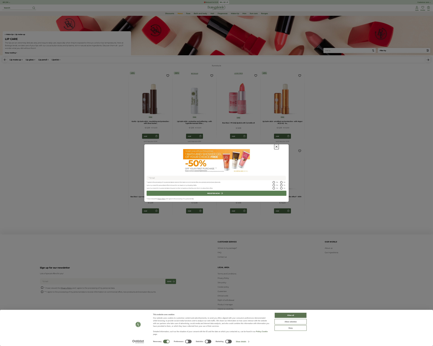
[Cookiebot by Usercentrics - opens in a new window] (138, 341)
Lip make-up (20, 34)
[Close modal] (276, 146)
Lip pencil (42, 60)
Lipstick (55, 60)
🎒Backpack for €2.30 (211, 2)
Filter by (383, 51)
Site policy (222, 282)
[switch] (188, 341)
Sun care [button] (254, 13)
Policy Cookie (262, 331)
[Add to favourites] (167, 75)
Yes (277, 182)
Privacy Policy (161, 199)
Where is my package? (227, 248)
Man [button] (244, 13)
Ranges (264, 13)
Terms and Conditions (227, 274)
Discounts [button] (169, 13)
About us (329, 248)
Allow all (290, 315)
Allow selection (291, 322)
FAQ (219, 252)
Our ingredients (331, 252)
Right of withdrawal (226, 300)
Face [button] (188, 13)
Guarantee (222, 291)
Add (145, 136)
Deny (291, 328)
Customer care (423, 2)
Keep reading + (11, 53)
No (284, 182)
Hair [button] (212, 13)
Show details (241, 342)
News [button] (180, 13)
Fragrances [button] (223, 13)
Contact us (222, 257)
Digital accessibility (225, 309)
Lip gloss (30, 60)
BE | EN (6, 2)
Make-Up (9, 34)
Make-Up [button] (235, 13)
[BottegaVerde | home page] (216, 8)
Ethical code (223, 296)
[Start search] (34, 8)
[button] (5, 60)
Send (169, 281)
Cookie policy (223, 287)
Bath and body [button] (200, 13)
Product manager (225, 304)
